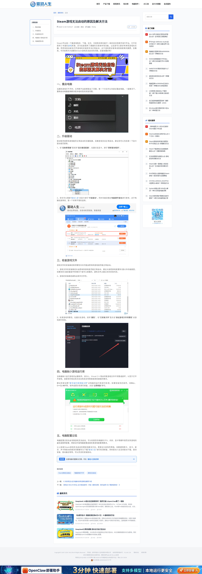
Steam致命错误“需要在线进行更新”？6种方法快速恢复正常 (159, 197)
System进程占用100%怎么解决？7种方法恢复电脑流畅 (158, 189)
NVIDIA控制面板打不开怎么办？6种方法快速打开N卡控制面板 (159, 61)
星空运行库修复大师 (78, 383)
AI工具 (146, 4)
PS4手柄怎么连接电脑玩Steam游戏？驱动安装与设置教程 (159, 174)
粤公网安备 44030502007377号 (102, 560)
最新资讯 (60, 13)
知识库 (125, 4)
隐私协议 (136, 552)
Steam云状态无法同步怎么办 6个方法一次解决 (159, 135)
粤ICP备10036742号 (96, 557)
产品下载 (106, 4)
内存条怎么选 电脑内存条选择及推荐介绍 (78, 481)
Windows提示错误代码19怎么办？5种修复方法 (159, 109)
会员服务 (167, 4)
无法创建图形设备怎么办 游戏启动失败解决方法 (159, 157)
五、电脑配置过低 (38, 41)
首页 (98, 4)
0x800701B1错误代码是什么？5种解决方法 (159, 70)
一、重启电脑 (37, 27)
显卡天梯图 (156, 4)
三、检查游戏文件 (38, 34)
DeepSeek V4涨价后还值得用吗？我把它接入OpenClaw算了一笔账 (99, 501)
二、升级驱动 (37, 31)
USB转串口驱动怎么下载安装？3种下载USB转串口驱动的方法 (159, 93)
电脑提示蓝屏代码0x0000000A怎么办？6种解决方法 (159, 52)
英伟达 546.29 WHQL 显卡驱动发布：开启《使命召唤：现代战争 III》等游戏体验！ (91, 485)
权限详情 (143, 552)
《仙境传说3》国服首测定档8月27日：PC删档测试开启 (94, 515)
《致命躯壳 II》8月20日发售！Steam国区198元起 (159, 127)
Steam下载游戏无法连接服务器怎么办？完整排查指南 (158, 150)
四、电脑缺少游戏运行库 (40, 38)
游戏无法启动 (92, 473)
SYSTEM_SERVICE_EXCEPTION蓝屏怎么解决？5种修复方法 (159, 182)
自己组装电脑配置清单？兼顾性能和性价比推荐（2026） (158, 102)
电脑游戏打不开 (79, 473)
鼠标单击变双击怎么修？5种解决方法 (159, 77)
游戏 (70, 46)
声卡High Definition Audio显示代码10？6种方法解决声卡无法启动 (159, 44)
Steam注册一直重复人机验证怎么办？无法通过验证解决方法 (158, 166)
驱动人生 (75, 198)
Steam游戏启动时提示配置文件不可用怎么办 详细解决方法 (159, 142)
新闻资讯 (116, 4)
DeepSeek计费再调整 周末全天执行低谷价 (90, 529)
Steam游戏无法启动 (64, 473)
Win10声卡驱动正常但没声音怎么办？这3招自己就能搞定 (158, 35)
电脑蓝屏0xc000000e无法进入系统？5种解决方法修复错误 (159, 84)
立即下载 (122, 207)
